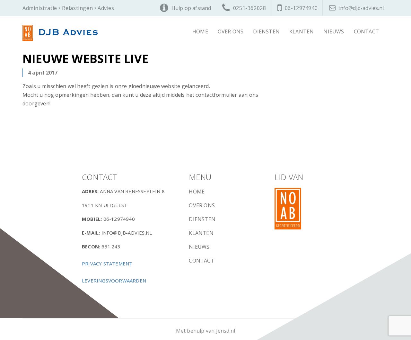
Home (200, 31)
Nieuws (333, 31)
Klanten (301, 31)
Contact (366, 31)
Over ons (231, 31)
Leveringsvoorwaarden (114, 280)
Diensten (266, 31)
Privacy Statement (107, 263)
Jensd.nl (225, 330)
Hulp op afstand (191, 8)
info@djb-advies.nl (361, 8)
